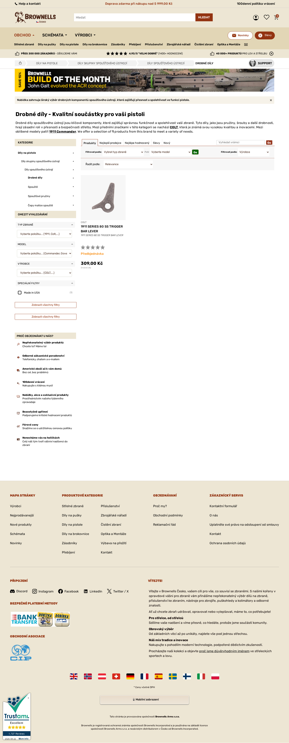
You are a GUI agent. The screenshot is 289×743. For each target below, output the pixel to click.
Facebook (71, 591)
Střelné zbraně (24, 44)
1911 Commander (62, 131)
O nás (214, 515)
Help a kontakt (29, 4)
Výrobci (83, 35)
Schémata (53, 35)
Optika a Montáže (228, 44)
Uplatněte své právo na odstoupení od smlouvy (244, 524)
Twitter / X (121, 591)
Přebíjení (135, 44)
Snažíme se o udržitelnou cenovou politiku (47, 428)
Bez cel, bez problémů (35, 372)
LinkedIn (96, 591)
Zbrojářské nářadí (179, 44)
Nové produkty (21, 524)
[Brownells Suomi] (187, 676)
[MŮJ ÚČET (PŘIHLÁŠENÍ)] (256, 17)
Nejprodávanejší (22, 515)
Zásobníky (118, 44)
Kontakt (106, 552)
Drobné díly (86, 268)
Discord (22, 591)
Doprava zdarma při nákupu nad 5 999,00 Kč (138, 4)
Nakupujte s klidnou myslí (37, 385)
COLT (174, 127)
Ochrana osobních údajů (228, 543)
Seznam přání (267, 17)
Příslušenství (154, 44)
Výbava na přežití (113, 543)
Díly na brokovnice (95, 44)
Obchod (22, 35)
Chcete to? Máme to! (34, 346)
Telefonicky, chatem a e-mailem (41, 359)
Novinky (16, 543)
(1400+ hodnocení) (156, 53)
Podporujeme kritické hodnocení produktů (47, 415)
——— (246, 44)
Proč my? (160, 506)
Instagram (46, 591)
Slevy (268, 35)
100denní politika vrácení (256, 4)
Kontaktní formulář (223, 506)
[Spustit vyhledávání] (204, 17)
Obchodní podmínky (168, 515)
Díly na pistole (69, 44)
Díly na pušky (47, 44)
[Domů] (19, 63)
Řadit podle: (93, 164)
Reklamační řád (164, 524)
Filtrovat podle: (94, 152)
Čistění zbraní (203, 44)
